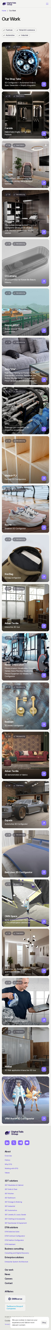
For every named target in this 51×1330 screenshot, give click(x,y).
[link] (9, 4)
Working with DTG (11, 1168)
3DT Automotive (11, 1210)
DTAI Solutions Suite (12, 1232)
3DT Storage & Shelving (13, 1202)
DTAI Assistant (10, 1244)
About (8, 1151)
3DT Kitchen (9, 1193)
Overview (8, 1156)
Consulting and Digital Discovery (17, 1253)
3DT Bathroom (10, 1198)
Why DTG (8, 1164)
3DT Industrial (10, 1206)
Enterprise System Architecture (16, 1262)
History (7, 1160)
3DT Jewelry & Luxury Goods (15, 1215)
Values (7, 1173)
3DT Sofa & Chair (11, 1189)
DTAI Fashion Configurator (14, 1240)
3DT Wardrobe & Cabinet (14, 1185)
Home (4, 11)
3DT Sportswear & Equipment (16, 1223)
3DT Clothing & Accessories (15, 1219)
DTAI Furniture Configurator (15, 1236)
